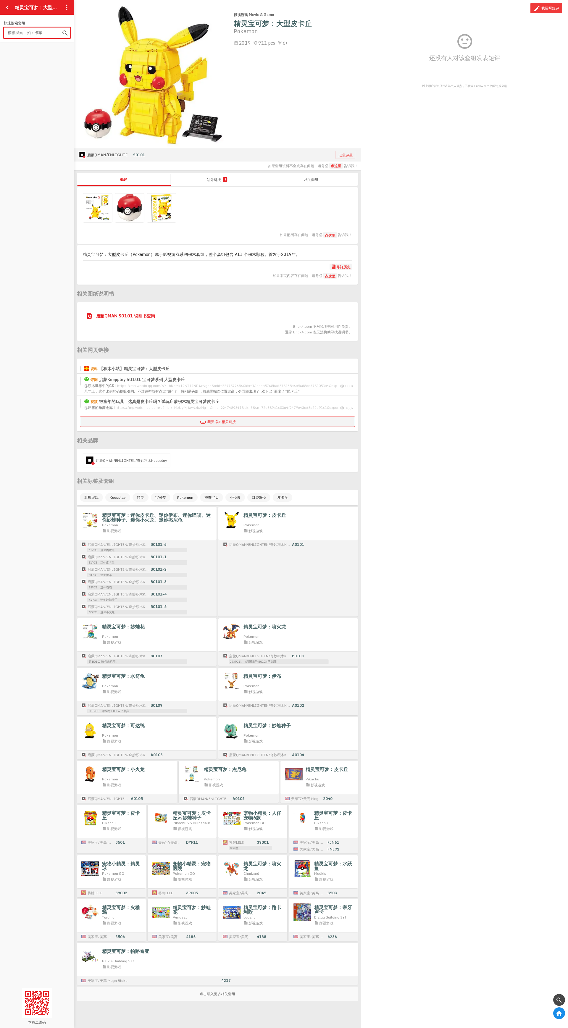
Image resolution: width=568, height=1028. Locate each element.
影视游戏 (91, 497)
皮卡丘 (282, 497)
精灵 (140, 497)
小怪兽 (235, 497)
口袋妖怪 (259, 497)
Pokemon (185, 497)
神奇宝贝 (211, 497)
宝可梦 (160, 497)
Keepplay (118, 497)
